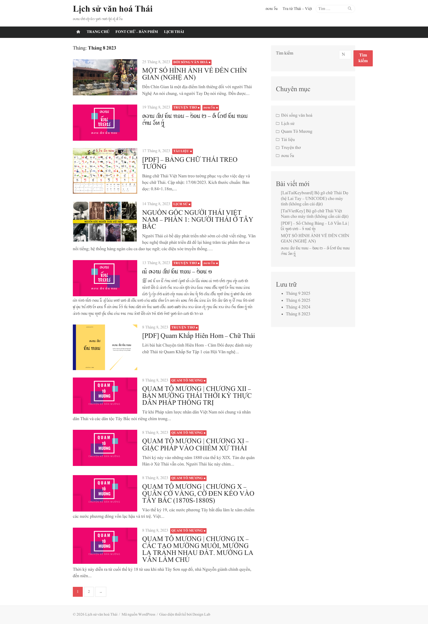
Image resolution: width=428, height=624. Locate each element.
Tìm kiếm (284, 53)
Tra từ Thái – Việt (297, 9)
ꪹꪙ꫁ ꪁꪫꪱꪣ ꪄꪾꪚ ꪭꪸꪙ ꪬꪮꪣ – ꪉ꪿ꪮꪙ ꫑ (177, 271)
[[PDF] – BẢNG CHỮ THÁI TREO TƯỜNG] (105, 171)
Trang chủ (98, 32)
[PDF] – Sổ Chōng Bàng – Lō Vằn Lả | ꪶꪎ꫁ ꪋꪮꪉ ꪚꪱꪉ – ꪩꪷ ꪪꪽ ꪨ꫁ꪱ (315, 226)
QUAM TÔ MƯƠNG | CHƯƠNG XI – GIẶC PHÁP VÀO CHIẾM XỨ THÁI (195, 445)
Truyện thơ (185, 108)
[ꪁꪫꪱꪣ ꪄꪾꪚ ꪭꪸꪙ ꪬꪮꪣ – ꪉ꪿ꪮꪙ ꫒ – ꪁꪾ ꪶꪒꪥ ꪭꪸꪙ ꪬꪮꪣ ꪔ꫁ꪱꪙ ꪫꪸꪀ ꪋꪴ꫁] (105, 123)
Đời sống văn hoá (190, 62)
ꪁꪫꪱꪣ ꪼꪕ (272, 9)
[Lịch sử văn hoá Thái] (78, 32)
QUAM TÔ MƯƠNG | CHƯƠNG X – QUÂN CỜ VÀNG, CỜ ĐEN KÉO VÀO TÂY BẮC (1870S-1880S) (198, 494)
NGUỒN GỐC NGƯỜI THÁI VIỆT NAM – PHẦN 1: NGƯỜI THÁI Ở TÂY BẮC (197, 220)
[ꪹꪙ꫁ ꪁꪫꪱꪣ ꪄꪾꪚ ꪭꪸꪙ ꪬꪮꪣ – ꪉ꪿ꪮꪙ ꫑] (105, 278)
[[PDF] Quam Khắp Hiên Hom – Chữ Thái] (105, 347)
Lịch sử (180, 204)
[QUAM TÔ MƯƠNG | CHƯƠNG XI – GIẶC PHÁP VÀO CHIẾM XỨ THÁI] (105, 448)
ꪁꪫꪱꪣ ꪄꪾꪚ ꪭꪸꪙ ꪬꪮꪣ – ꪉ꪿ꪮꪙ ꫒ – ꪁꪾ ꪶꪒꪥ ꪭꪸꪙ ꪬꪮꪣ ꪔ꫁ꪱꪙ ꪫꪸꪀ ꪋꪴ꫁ (195, 120)
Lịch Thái (174, 32)
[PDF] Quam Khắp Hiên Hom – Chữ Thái (198, 336)
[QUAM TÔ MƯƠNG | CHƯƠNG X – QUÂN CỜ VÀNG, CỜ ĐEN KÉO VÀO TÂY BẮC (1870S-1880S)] (105, 493)
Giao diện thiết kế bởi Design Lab (184, 614)
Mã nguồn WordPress (138, 614)
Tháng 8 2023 (298, 314)
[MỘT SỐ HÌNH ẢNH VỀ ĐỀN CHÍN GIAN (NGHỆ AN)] (105, 77)
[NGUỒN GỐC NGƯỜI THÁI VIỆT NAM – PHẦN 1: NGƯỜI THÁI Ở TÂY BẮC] (105, 221)
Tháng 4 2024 (298, 307)
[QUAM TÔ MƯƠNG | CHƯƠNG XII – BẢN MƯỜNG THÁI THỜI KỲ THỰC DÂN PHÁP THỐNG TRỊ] (105, 396)
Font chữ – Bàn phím (136, 32)
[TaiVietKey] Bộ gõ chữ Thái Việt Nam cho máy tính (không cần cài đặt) (314, 214)
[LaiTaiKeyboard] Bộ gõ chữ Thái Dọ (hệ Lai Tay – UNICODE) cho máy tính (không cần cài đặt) (314, 198)
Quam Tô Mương (187, 381)
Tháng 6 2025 (298, 301)
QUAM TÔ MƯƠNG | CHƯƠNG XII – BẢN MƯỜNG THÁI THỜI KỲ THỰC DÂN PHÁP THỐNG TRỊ (197, 396)
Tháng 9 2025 (298, 294)
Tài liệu (181, 151)
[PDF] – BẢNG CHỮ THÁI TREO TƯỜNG (190, 164)
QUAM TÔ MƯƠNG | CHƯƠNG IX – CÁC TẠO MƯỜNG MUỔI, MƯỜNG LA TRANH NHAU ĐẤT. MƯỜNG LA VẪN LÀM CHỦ (197, 550)
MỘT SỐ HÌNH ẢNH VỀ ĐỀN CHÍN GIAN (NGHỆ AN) (194, 74)
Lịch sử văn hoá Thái (113, 9)
